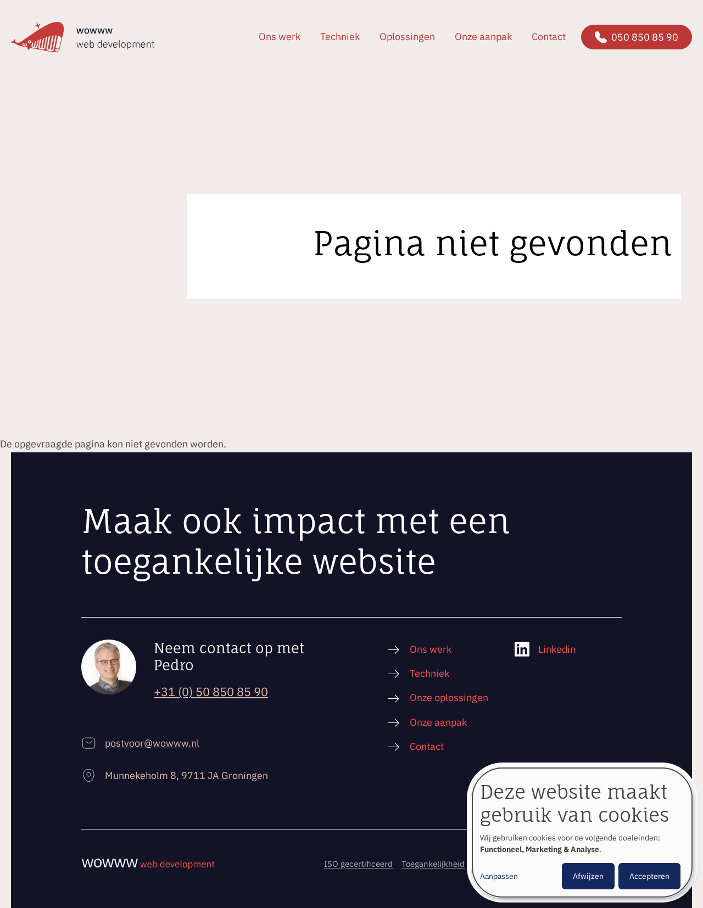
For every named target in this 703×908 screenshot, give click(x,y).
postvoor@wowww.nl (152, 743)
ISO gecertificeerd (358, 864)
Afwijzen (588, 876)
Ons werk (279, 36)
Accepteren (649, 876)
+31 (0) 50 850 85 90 (211, 691)
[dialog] (582, 832)
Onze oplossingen (449, 697)
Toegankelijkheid (433, 864)
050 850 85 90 (644, 37)
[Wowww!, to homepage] (82, 37)
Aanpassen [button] (499, 876)
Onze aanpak (483, 36)
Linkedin (557, 649)
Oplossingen (407, 36)
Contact (549, 36)
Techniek (340, 36)
